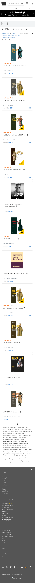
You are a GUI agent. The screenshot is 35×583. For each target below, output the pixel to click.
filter (5, 24)
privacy (4, 553)
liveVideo (4, 483)
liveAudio (4, 487)
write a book (5, 507)
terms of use (5, 555)
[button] (2, 13)
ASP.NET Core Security (10, 239)
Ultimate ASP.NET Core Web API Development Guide (13, 205)
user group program (7, 505)
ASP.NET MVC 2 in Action (11, 412)
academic (4, 511)
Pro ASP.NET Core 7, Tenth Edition (13, 66)
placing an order (6, 532)
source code (5, 559)
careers (4, 516)
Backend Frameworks (9, 37)
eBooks (4, 489)
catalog (6, 9)
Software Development (9, 35)
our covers (5, 493)
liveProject (5, 485)
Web (18, 35)
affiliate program (6, 520)
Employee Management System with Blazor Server (16, 274)
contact (4, 540)
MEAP (15, 9)
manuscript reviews (7, 518)
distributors (5, 514)
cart (27, 4)
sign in (31, 4)
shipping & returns (7, 534)
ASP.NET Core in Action (10, 343)
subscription (28, 9)
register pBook (6, 530)
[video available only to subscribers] (30, 108)
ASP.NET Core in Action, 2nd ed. (13, 308)
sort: (21, 33)
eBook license (6, 557)
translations (5, 561)
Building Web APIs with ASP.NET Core (14, 135)
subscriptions (5, 491)
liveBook (20, 9)
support (4, 542)
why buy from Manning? (9, 536)
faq (3, 538)
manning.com (6, 33)
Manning (4, 477)
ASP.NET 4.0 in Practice (10, 377)
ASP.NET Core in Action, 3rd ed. (13, 100)
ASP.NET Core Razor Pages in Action (14, 170)
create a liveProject (7, 509)
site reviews (7, 503)
